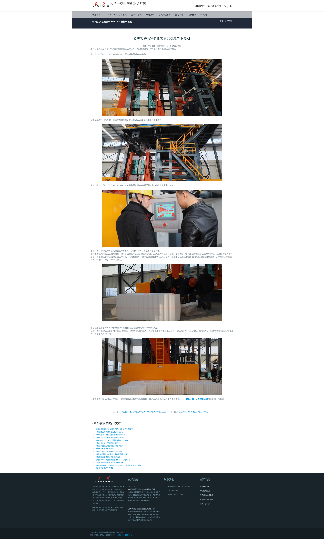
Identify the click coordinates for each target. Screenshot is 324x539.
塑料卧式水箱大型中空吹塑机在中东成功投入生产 (114, 460)
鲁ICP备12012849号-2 (124, 535)
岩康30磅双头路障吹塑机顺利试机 (108, 457)
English (228, 6)
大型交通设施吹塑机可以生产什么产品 (110, 432)
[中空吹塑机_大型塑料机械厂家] (101, 4)
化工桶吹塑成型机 (206, 495)
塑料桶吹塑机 (205, 486)
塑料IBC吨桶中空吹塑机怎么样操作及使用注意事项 (114, 429)
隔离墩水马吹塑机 (206, 499)
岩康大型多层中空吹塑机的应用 (107, 443)
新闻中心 (179, 14)
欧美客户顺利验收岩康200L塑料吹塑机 (110, 462)
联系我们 (204, 14)
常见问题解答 (165, 14)
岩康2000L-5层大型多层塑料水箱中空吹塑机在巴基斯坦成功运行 (145, 412)
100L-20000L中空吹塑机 (116, 14)
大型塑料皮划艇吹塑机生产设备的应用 (110, 446)
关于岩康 (192, 14)
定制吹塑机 (136, 14)
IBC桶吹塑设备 (205, 491)
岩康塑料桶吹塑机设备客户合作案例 (109, 451)
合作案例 (150, 14)
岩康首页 (96, 14)
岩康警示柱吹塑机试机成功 (105, 448)
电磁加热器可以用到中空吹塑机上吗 (141, 489)
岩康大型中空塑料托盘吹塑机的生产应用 (194, 412)
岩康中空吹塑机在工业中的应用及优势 (110, 437)
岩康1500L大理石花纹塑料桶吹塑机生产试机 (112, 440)
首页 (221, 21)
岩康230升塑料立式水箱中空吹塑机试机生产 (112, 454)
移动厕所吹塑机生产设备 (105, 468)
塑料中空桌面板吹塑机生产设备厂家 (141, 509)
